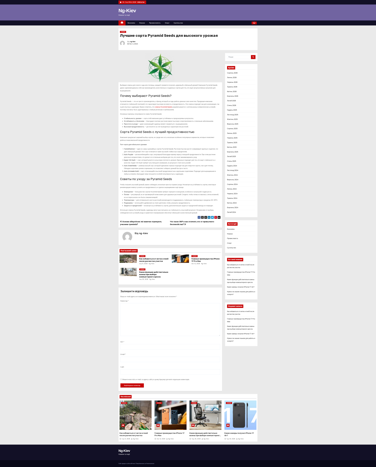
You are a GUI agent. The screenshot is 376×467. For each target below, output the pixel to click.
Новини (142, 23)
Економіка (131, 23)
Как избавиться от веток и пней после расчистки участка (153, 260)
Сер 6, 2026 (143, 264)
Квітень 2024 (232, 203)
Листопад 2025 (232, 115)
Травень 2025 (232, 142)
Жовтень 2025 (232, 119)
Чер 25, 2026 (143, 279)
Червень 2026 (232, 82)
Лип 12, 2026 (195, 264)
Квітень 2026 (232, 91)
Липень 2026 (232, 77)
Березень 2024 (232, 207)
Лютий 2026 (231, 101)
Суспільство (178, 23)
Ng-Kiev (127, 10)
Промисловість (155, 23)
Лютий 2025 (231, 156)
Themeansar (150, 463)
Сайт (122, 367)
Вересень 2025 (232, 124)
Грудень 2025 (232, 110)
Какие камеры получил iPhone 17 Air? (240, 287)
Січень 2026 (231, 105)
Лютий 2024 (231, 212)
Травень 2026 (232, 87)
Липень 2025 (232, 133)
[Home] (122, 22)
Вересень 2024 (232, 180)
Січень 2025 (231, 161)
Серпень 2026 (232, 73)
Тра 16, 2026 (231, 439)
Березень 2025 (232, 152)
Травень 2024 (232, 198)
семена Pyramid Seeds (163, 107)
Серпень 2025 (232, 128)
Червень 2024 (232, 194)
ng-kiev (132, 41)
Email (123, 354)
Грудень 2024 (232, 166)
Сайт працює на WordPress (126, 463)
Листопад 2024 (232, 170)
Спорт (167, 23)
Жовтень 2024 (232, 175)
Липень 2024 (232, 189)
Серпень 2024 (232, 184)
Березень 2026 (232, 96)
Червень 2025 (232, 138)
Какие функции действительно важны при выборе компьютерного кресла (153, 274)
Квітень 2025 (232, 147)
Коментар (124, 301)
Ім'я (122, 342)
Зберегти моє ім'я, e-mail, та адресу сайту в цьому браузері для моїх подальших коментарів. (155, 379)
